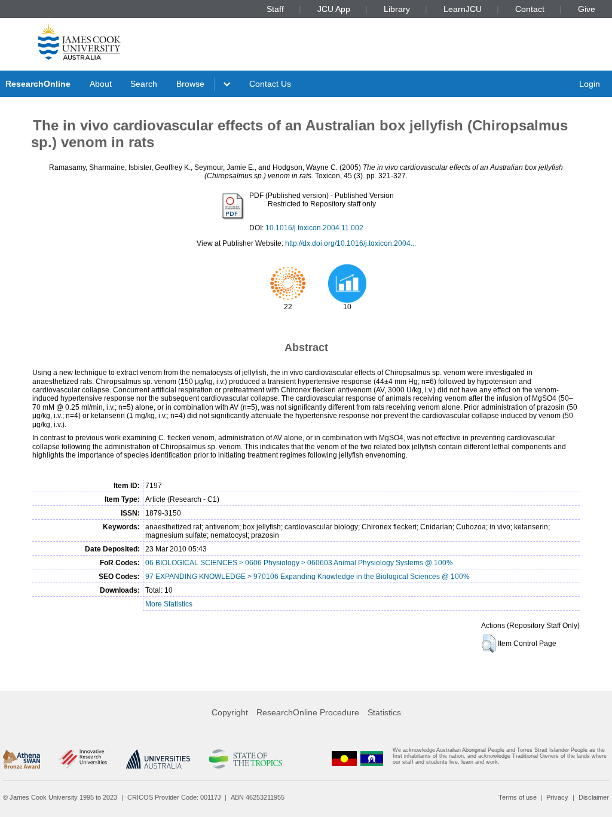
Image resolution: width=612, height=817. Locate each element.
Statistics (384, 712)
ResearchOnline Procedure (307, 712)
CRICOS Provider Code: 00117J (174, 797)
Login (589, 84)
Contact (529, 9)
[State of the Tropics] (245, 759)
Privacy (557, 797)
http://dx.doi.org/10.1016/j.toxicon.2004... (350, 243)
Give (586, 9)
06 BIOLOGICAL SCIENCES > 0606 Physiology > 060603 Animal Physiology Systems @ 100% (299, 563)
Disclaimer (594, 797)
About (101, 84)
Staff (275, 9)
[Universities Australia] (158, 759)
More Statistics (168, 604)
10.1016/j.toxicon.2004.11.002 (314, 228)
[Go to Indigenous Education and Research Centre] (344, 758)
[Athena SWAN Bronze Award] (21, 759)
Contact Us (270, 84)
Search (143, 84)
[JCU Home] (79, 41)
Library (397, 9)
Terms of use (517, 797)
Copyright (230, 712)
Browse (190, 84)
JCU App (333, 9)
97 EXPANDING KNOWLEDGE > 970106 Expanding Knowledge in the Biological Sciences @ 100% (307, 576)
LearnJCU (462, 9)
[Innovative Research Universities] (82, 759)
